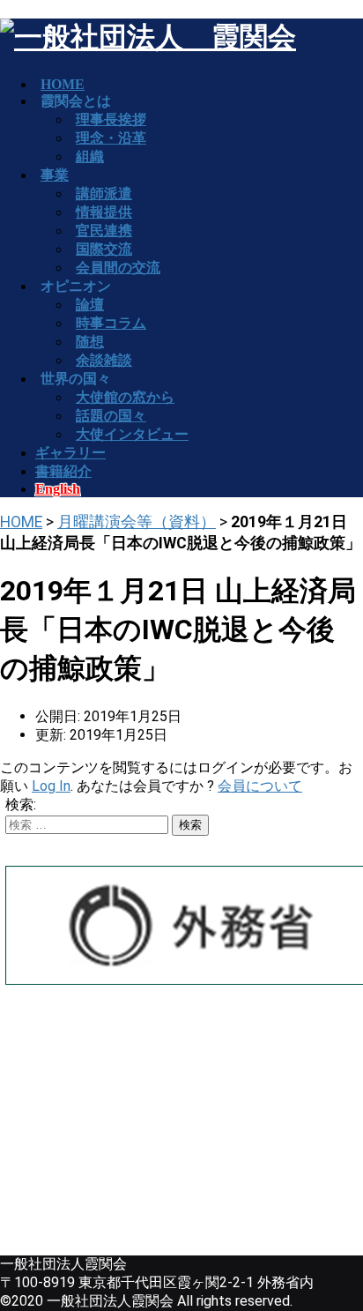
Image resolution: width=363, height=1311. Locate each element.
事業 (55, 175)
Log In (51, 786)
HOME (21, 522)
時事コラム (111, 323)
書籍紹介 (63, 471)
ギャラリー (70, 452)
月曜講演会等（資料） (136, 522)
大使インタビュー (132, 434)
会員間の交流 (118, 267)
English (57, 488)
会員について (260, 786)
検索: (20, 804)
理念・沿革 (111, 137)
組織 (90, 156)
